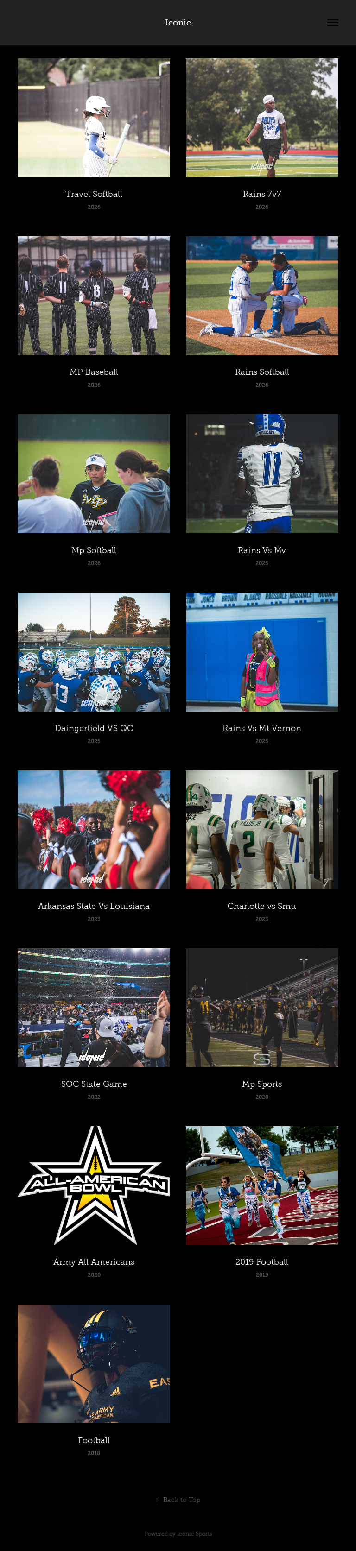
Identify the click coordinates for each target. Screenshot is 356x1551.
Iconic (178, 22)
